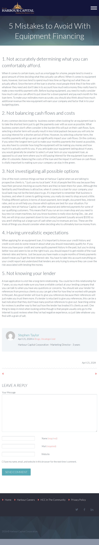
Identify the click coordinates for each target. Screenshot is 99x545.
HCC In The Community (52, 499)
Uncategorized (48, 339)
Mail (49, 446)
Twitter (5, 362)
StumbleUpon (39, 362)
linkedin (92, 509)
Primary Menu (94, 8)
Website (45, 454)
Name (49, 438)
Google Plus (22, 362)
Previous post (12, 373)
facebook (84, 509)
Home (8, 499)
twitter (77, 509)
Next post (89, 373)
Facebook (14, 362)
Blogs (37, 339)
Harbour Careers (26, 499)
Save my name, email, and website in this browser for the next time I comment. (40, 461)
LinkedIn (31, 362)
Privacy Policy (78, 499)
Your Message (9, 392)
